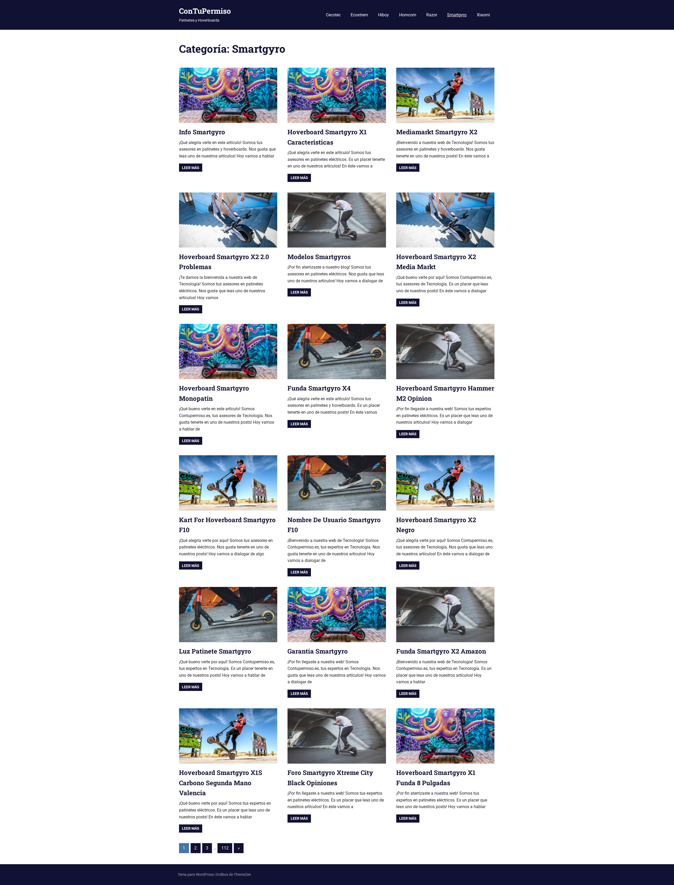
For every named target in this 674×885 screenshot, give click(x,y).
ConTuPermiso (205, 11)
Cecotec (333, 14)
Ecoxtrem (359, 14)
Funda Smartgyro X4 (319, 388)
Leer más (190, 168)
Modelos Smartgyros (319, 257)
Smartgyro (457, 14)
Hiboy (383, 14)
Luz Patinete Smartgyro (215, 651)
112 (225, 848)
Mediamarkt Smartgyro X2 (436, 132)
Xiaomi (483, 14)
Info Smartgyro (202, 132)
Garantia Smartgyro (318, 651)
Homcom (407, 14)
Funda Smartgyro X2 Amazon (441, 651)
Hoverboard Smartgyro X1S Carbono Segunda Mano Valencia (220, 782)
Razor (431, 14)
